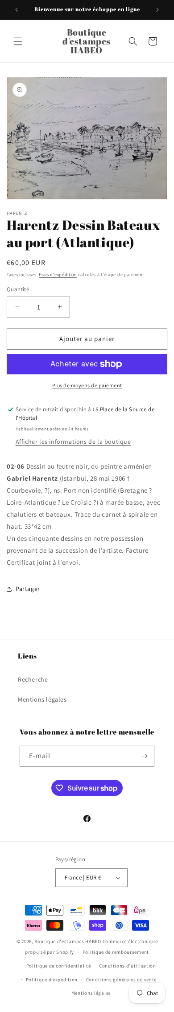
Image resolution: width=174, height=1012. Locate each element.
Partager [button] (28, 589)
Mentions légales (42, 699)
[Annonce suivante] (157, 10)
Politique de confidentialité (58, 966)
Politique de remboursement (116, 952)
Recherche (33, 679)
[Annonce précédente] (16, 10)
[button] (18, 41)
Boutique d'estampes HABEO (67, 941)
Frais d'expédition (58, 274)
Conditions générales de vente (121, 979)
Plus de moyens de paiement (87, 385)
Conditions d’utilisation (127, 966)
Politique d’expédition (52, 979)
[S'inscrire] (144, 756)
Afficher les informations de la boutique (73, 442)
